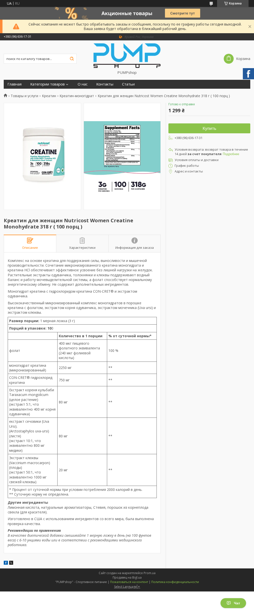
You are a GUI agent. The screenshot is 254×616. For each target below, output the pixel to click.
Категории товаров (47, 84)
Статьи (128, 84)
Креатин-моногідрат (77, 96)
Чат (237, 603)
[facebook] (6, 563)
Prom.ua (150, 573)
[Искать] (72, 59)
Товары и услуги (24, 96)
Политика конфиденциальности (175, 582)
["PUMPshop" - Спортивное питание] (127, 55)
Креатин (49, 96)
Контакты (104, 84)
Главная (14, 84)
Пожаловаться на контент (129, 582)
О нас (83, 84)
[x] (11, 563)
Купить (209, 128)
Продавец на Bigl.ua (127, 577)
